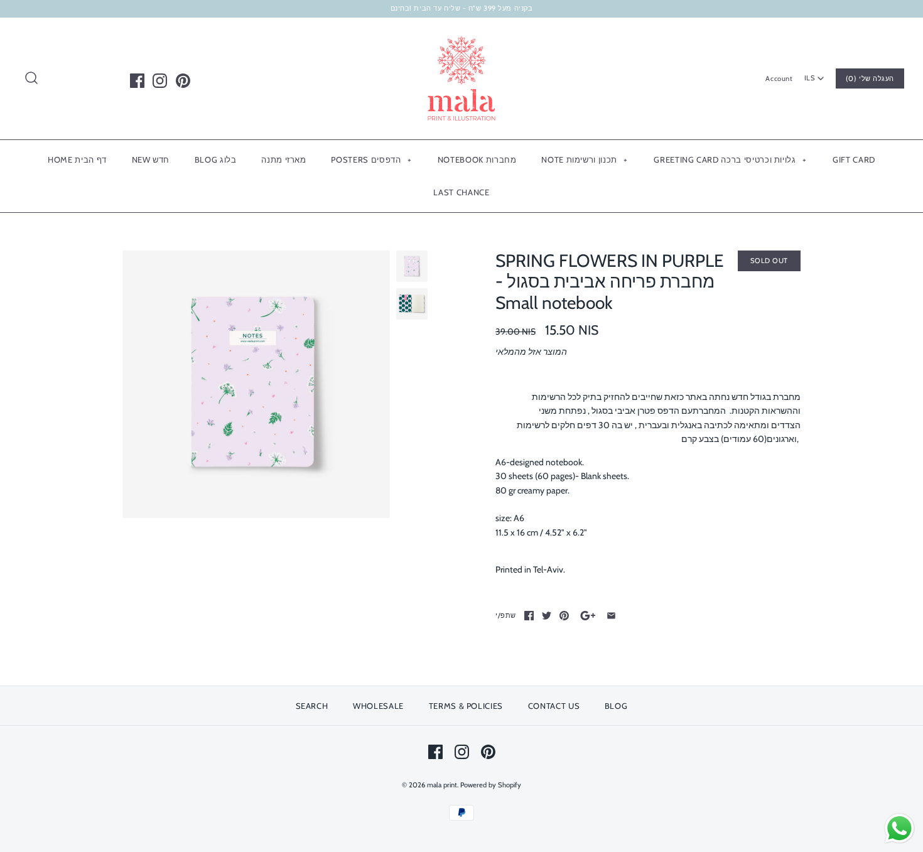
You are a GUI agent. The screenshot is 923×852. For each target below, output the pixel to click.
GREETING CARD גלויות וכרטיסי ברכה (730, 159)
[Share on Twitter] (546, 615)
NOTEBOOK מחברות (477, 159)
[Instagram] (160, 80)
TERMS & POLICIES (466, 706)
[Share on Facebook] (529, 615)
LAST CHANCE (461, 192)
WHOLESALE (378, 706)
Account (778, 78)
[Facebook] (137, 80)
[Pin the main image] (564, 615)
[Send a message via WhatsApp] (899, 828)
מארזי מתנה (283, 159)
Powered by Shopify (490, 784)
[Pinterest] (183, 80)
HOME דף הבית (77, 159)
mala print (442, 784)
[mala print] (461, 37)
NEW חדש (151, 159)
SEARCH (312, 706)
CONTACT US (554, 706)
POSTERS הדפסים (371, 159)
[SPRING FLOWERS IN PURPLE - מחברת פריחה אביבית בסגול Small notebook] (256, 384)
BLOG (616, 706)
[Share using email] (611, 615)
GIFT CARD (854, 159)
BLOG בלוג (216, 159)
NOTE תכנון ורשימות (584, 159)
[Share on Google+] (588, 615)
